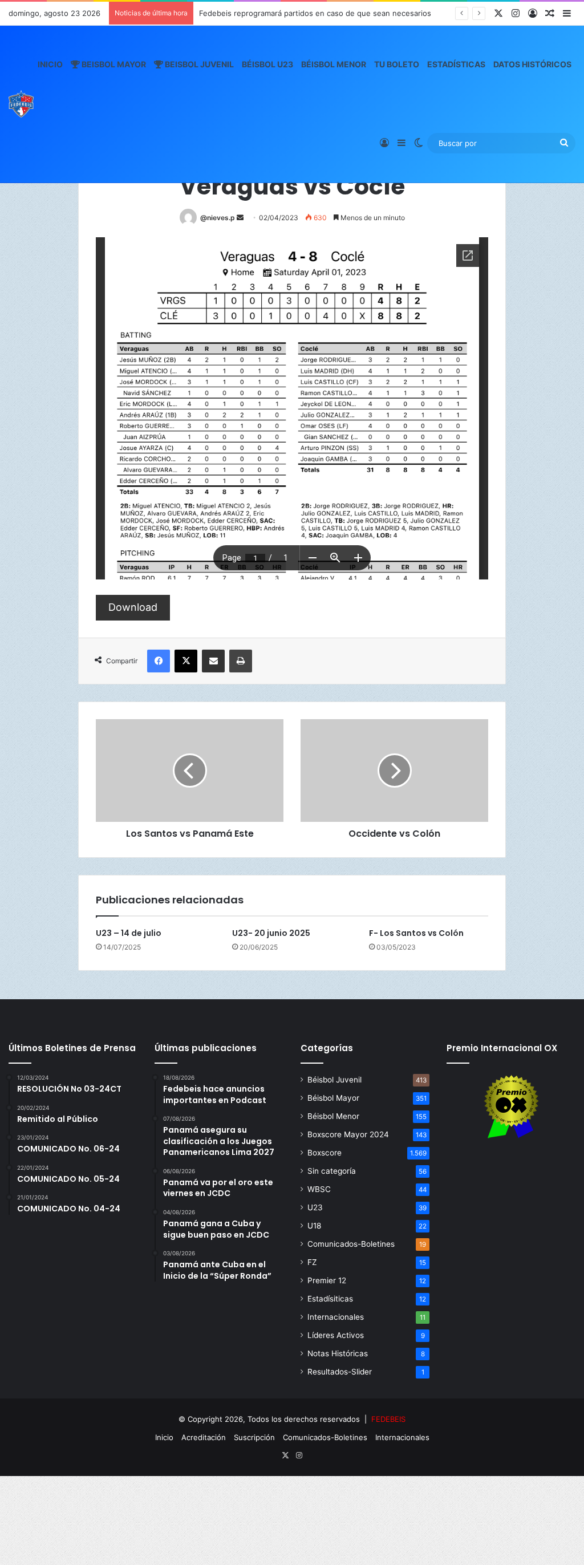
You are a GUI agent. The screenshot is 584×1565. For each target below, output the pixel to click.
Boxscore (324, 1152)
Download (132, 607)
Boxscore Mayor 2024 (348, 1134)
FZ (312, 1262)
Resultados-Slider (339, 1371)
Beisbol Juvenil (198, 64)
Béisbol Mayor (333, 1097)
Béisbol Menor (333, 64)
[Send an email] (240, 217)
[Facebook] (158, 661)
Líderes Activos (335, 1335)
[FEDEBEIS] (21, 104)
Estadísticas (456, 64)
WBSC (319, 1189)
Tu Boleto (396, 64)
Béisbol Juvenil (334, 1079)
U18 (314, 1225)
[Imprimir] (240, 661)
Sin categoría (331, 1170)
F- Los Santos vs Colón (416, 933)
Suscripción (254, 1437)
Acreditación (203, 1437)
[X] (186, 661)
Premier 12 (326, 1280)
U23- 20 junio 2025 (271, 933)
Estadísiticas (330, 1298)
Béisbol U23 (267, 64)
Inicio (50, 64)
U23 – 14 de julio (128, 933)
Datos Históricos (532, 64)
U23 (315, 1207)
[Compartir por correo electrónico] (213, 661)
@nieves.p (217, 217)
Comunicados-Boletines (351, 1243)
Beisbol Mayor (113, 64)
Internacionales (335, 1316)
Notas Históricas (337, 1353)
